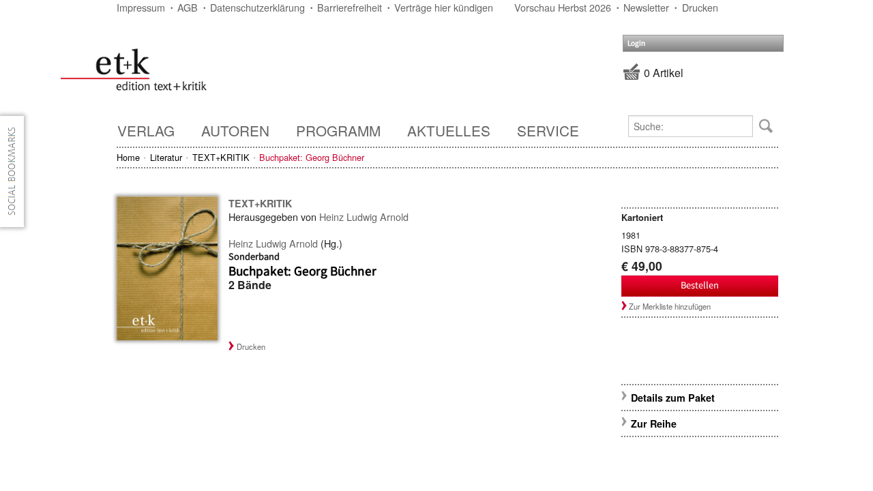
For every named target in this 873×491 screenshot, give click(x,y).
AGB (187, 7)
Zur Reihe (654, 423)
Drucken (700, 7)
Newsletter (646, 7)
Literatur (166, 157)
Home (128, 157)
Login (636, 43)
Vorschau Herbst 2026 (562, 7)
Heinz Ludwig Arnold (364, 216)
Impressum (141, 7)
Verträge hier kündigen (443, 7)
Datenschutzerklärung (257, 7)
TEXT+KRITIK (221, 157)
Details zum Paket (673, 397)
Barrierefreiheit (349, 7)
